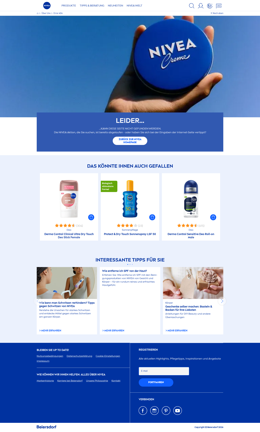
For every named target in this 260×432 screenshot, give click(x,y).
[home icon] (38, 13)
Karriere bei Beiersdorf (70, 380)
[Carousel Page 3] (132, 264)
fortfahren (156, 382)
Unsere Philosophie (97, 380)
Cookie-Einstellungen (108, 356)
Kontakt (115, 380)
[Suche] (191, 6)
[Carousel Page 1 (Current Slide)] (127, 264)
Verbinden (146, 399)
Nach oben (218, 13)
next (222, 301)
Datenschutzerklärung (79, 356)
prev (38, 301)
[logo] (47, 6)
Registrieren (148, 349)
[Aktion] (209, 6)
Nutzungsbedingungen (50, 356)
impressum (43, 361)
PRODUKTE (69, 5)
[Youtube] (177, 410)
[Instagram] (154, 410)
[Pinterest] (166, 410)
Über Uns (46, 13)
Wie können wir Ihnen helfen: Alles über (71, 374)
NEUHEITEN (115, 5)
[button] (91, 217)
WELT (134, 5)
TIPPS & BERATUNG (92, 5)
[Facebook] (143, 410)
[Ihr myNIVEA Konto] (200, 6)
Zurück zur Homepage (130, 141)
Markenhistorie (45, 380)
